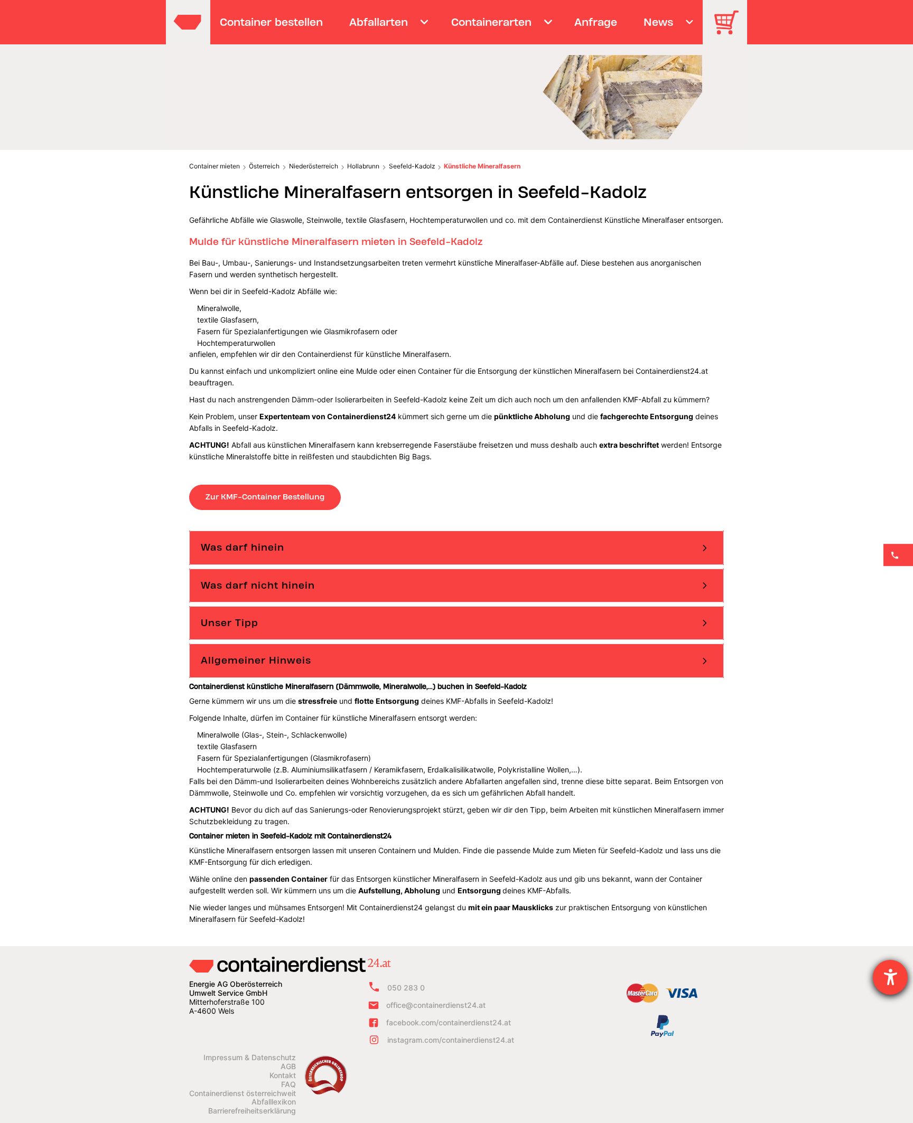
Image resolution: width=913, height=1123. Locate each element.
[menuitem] (272, 22)
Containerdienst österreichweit (242, 1093)
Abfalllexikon (273, 1102)
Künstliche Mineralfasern (482, 166)
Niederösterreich (313, 166)
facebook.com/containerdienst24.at (448, 1022)
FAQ (288, 1084)
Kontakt (282, 1075)
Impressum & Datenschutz (249, 1057)
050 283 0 (406, 987)
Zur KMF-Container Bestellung (265, 497)
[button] (456, 547)
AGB (288, 1066)
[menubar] (455, 22)
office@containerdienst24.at (436, 1005)
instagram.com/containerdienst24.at (450, 1039)
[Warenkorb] (730, 29)
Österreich (264, 166)
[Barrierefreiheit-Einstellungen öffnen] (890, 977)
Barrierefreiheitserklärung (252, 1111)
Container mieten (214, 166)
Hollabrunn (363, 166)
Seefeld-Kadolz (412, 166)
